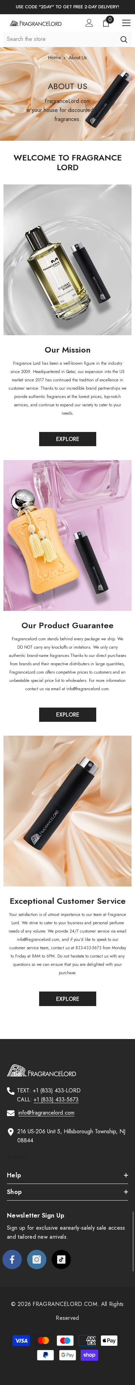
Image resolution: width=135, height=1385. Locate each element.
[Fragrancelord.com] (67, 259)
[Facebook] (12, 1259)
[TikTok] (61, 1259)
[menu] (126, 23)
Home (54, 57)
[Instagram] (36, 1259)
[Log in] (89, 23)
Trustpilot (17, 1156)
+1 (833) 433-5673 (56, 1099)
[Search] (124, 39)
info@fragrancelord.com (46, 1113)
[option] (67, 7)
